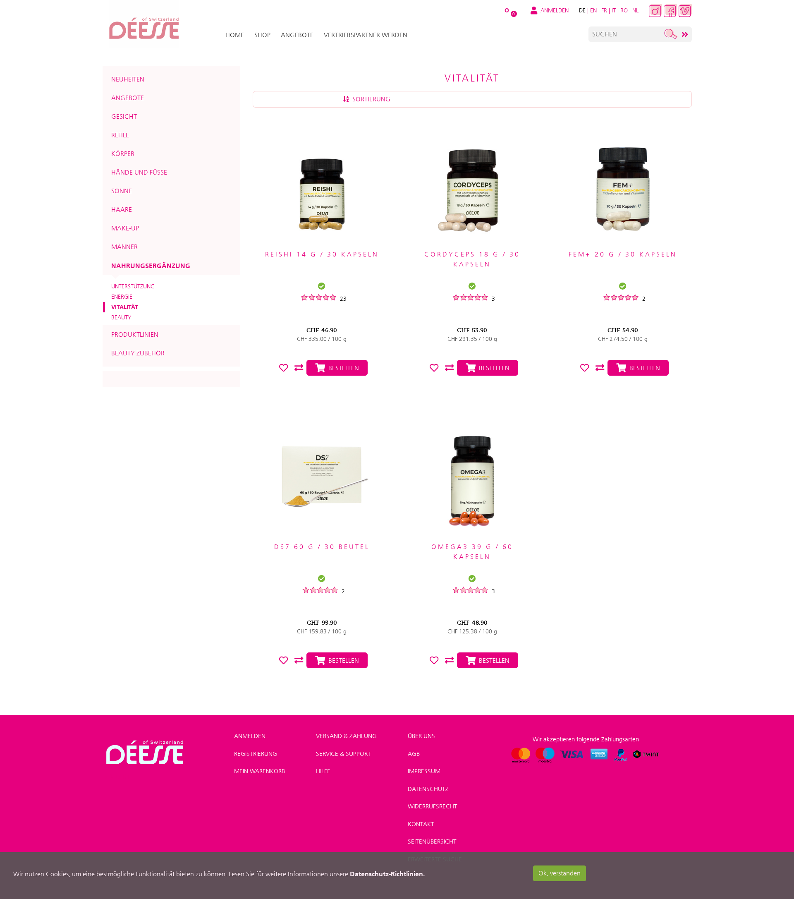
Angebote (127, 98)
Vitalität (124, 307)
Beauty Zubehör (138, 353)
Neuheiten (127, 79)
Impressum (424, 771)
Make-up (125, 228)
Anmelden (249, 736)
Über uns (421, 736)
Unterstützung (133, 286)
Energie (121, 296)
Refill (120, 135)
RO (624, 10)
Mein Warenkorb (259, 771)
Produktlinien (134, 334)
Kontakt (421, 824)
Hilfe (323, 771)
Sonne (121, 191)
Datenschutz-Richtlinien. (387, 874)
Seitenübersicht (432, 841)
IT (614, 10)
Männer (124, 247)
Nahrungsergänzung (150, 265)
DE (582, 10)
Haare (121, 209)
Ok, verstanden (559, 873)
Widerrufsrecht (432, 806)
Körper (122, 154)
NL (635, 10)
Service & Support (343, 754)
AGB (414, 754)
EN (593, 10)
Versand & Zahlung (346, 736)
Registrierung (255, 754)
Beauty (121, 317)
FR (604, 10)
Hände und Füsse (139, 172)
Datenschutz (428, 789)
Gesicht (124, 116)
